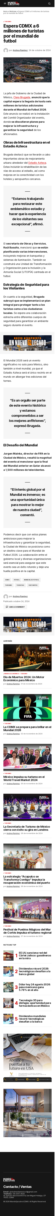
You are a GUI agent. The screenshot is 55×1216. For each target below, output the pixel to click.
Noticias (13, 11)
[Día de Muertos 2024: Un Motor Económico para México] (27, 657)
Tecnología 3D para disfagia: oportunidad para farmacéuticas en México (35, 1003)
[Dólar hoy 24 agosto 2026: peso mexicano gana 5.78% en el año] (8, 987)
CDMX (7, 580)
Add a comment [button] (17, 607)
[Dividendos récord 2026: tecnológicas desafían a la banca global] (8, 971)
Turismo (7, 21)
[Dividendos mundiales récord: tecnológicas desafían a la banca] (8, 1019)
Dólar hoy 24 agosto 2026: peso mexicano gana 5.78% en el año (35, 987)
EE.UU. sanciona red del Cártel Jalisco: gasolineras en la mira (35, 955)
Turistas (20, 585)
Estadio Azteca (37, 162)
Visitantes (33, 585)
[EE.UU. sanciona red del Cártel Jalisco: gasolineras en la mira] (8, 955)
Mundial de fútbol (31, 580)
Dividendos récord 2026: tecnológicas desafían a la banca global (34, 971)
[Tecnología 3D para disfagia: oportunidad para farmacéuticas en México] (8, 1003)
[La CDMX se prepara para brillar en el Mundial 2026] (27, 707)
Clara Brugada (21, 97)
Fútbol (17, 580)
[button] (5, 3)
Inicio (5, 11)
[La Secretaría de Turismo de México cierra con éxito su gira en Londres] (27, 807)
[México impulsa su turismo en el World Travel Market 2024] (27, 757)
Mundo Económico (11, 673)
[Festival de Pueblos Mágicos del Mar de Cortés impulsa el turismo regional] (27, 910)
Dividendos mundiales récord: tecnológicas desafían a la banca (32, 1019)
